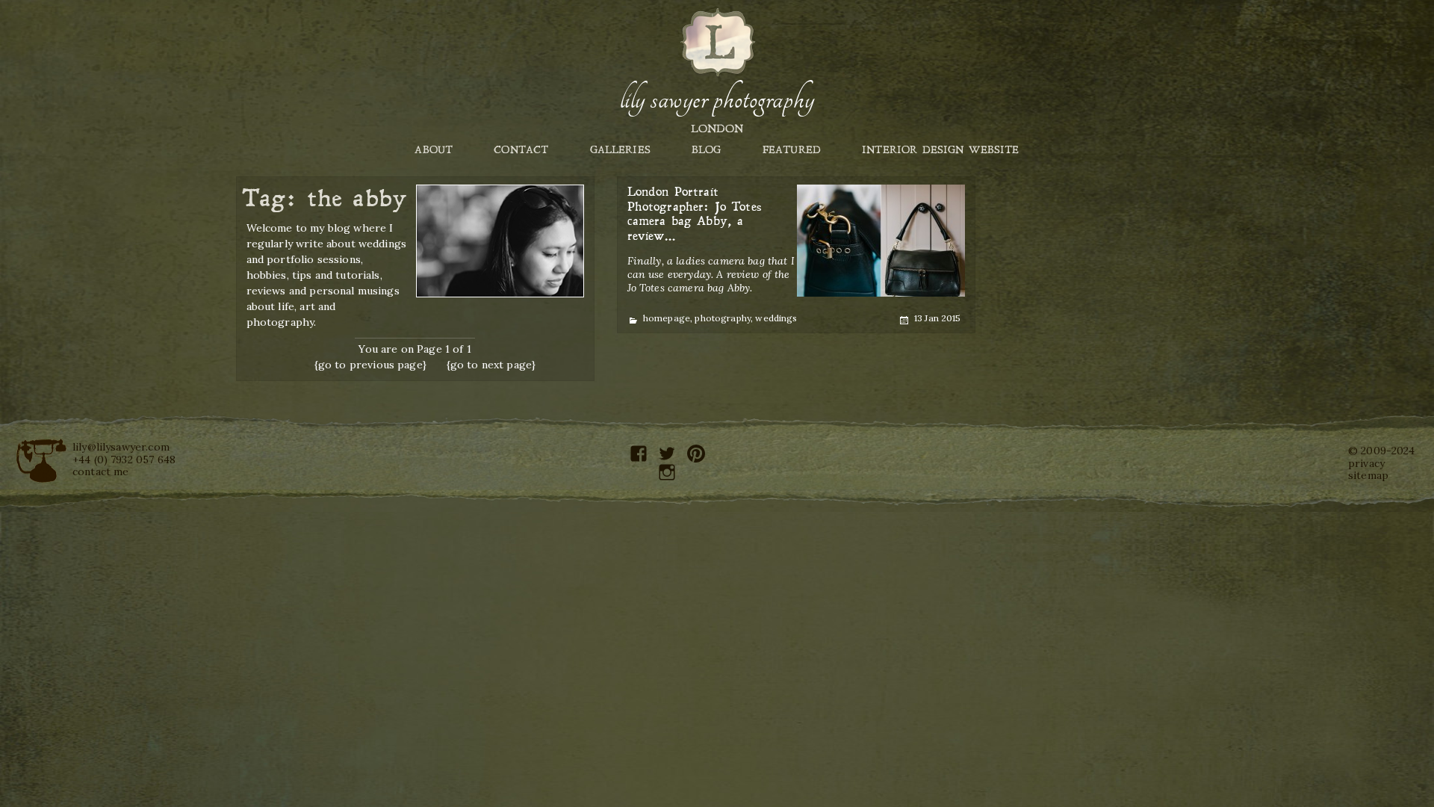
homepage (666, 318)
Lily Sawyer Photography (717, 99)
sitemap (1368, 475)
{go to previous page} (370, 364)
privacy (1366, 463)
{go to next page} (491, 364)
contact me (100, 471)
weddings (776, 318)
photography (723, 318)
